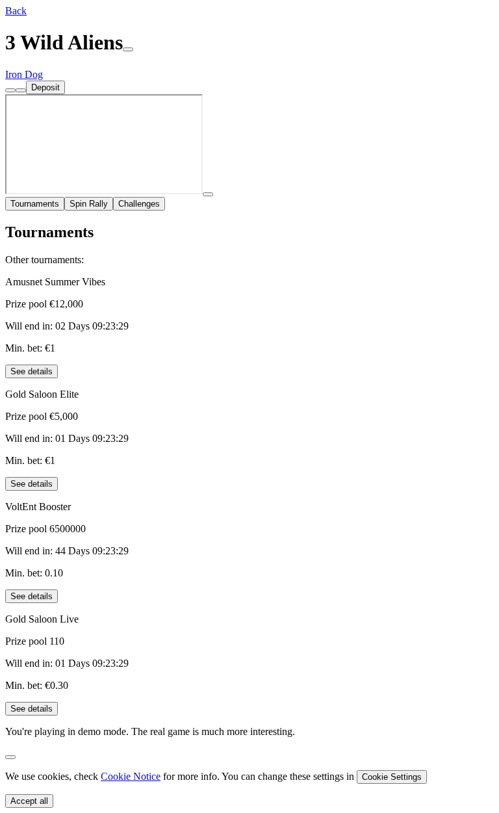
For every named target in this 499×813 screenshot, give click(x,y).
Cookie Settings (392, 777)
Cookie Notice (130, 776)
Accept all (29, 801)
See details (31, 371)
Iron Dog (24, 74)
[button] (16, 10)
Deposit (45, 87)
